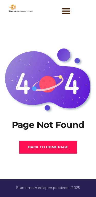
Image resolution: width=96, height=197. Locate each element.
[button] (66, 11)
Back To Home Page (48, 147)
